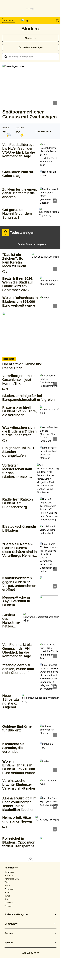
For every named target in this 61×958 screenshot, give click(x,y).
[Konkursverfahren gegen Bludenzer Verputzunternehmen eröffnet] (49, 583)
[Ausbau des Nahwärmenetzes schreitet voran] (41, 626)
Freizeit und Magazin (16, 914)
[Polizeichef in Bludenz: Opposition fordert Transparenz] (49, 844)
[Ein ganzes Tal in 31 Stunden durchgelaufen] (49, 453)
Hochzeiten (8, 359)
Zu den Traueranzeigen (31, 244)
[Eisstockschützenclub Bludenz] (49, 532)
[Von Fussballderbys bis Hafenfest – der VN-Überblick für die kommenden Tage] (49, 155)
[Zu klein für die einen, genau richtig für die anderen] (49, 195)
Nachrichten (11, 867)
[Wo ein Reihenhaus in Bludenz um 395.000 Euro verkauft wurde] (49, 303)
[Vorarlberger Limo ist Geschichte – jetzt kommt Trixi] (49, 381)
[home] (30, 20)
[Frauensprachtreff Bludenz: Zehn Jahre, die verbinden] (49, 412)
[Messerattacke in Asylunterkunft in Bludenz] (49, 602)
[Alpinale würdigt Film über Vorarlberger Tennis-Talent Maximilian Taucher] (49, 803)
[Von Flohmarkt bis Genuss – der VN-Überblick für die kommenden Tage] (49, 651)
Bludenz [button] (29, 38)
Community (11, 924)
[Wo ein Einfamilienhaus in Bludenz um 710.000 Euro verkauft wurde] (49, 767)
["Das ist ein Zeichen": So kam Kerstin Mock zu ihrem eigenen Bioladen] (45, 263)
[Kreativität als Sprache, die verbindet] (49, 749)
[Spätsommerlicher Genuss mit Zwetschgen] (30, 86)
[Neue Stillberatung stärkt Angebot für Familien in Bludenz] (40, 707)
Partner (9, 942)
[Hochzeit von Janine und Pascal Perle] (30, 333)
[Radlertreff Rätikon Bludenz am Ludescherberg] (49, 509)
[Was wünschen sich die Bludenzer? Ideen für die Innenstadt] (49, 434)
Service (9, 933)
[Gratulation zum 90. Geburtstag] (49, 177)
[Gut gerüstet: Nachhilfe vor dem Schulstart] (49, 215)
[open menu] (57, 20)
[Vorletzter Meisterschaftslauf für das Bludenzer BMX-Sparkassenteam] (48, 478)
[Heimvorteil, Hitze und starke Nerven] (47, 824)
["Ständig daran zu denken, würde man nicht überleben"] (49, 676)
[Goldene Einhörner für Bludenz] (49, 732)
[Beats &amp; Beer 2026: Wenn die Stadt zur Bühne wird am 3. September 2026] (49, 284)
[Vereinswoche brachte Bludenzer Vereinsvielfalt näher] (49, 786)
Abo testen (9, 20)
